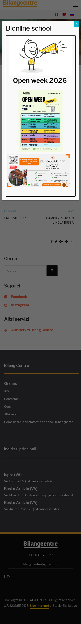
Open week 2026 (40, 80)
